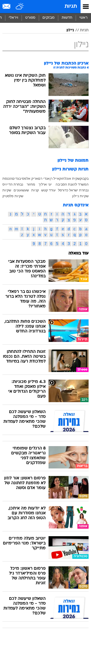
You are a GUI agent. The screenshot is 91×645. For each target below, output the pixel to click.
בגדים (16, 178)
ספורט (30, 18)
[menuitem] (67, 18)
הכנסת (7, 178)
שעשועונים (21, 190)
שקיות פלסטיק (12, 196)
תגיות (71, 6)
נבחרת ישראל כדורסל (73, 190)
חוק (61, 178)
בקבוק (84, 178)
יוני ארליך (45, 184)
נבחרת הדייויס (12, 184)
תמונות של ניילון (73, 161)
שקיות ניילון (80, 196)
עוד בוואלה (78, 253)
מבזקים (48, 18)
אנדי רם (44, 178)
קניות (35, 190)
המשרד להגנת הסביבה (72, 184)
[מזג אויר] (20, 6)
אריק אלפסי (29, 178)
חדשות (67, 18)
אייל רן (54, 178)
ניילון (70, 30)
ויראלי (13, 18)
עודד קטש (48, 190)
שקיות (6, 190)
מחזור (31, 184)
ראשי (83, 18)
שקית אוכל (72, 178)
